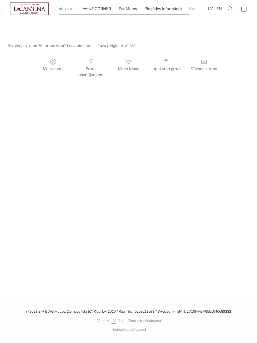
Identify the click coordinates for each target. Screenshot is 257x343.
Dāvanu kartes (204, 68)
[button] (29, 9)
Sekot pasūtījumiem (90, 71)
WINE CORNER (97, 9)
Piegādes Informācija (163, 9)
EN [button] (219, 9)
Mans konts (53, 68)
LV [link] (113, 320)
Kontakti (196, 9)
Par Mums (128, 9)
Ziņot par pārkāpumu (144, 320)
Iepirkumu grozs (166, 68)
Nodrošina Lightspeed (128, 329)
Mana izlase (128, 68)
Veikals (66, 9)
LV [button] (210, 9)
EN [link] (120, 320)
